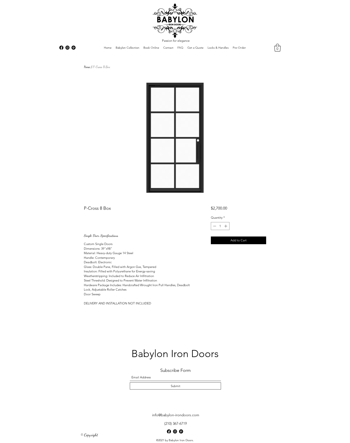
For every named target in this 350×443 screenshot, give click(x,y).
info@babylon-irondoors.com (175, 415)
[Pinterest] (73, 48)
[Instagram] (67, 48)
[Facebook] (61, 48)
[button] (277, 47)
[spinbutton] (220, 226)
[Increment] (226, 226)
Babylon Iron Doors (175, 354)
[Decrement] (214, 226)
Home (87, 67)
